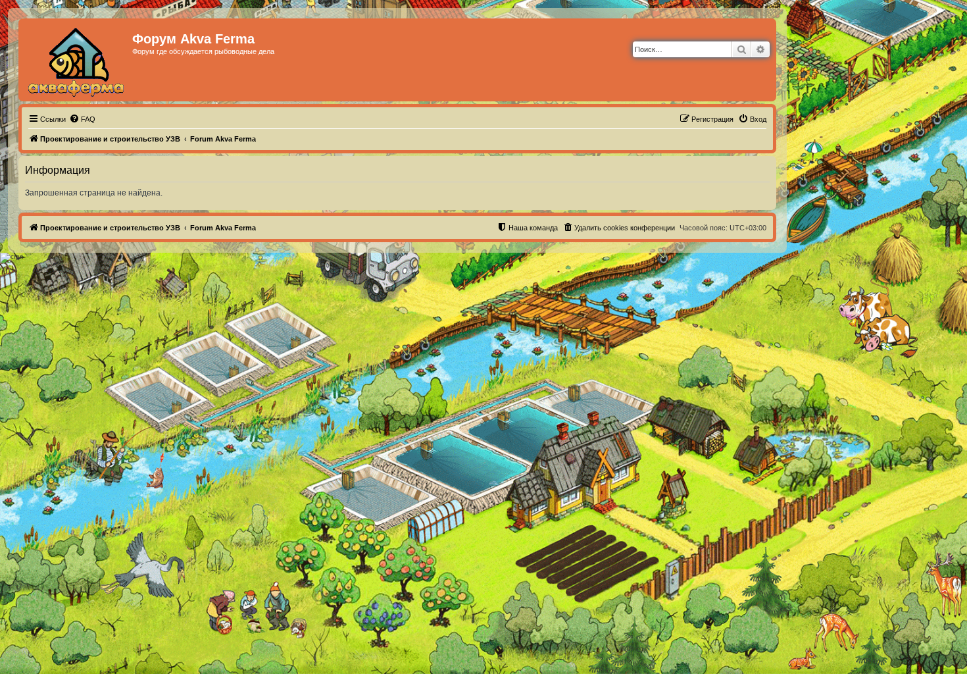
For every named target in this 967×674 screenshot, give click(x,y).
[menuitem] (82, 119)
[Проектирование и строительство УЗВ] (77, 60)
